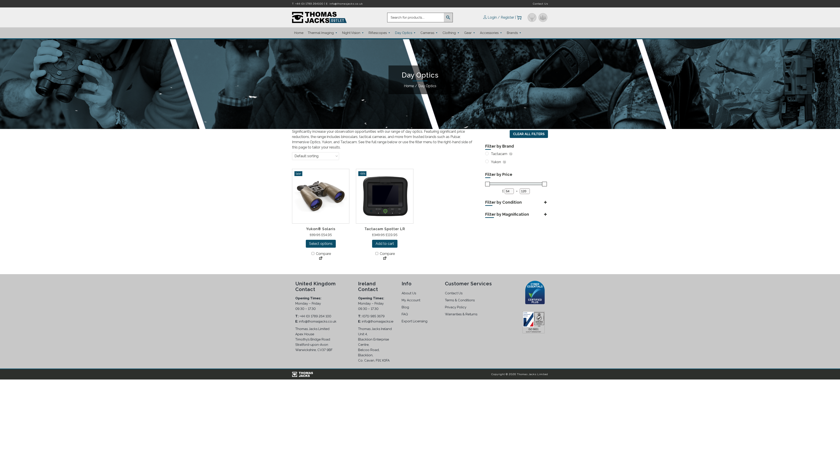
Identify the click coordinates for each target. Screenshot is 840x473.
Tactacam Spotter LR (384, 229)
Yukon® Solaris (320, 229)
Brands (512, 33)
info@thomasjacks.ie (377, 321)
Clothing (449, 33)
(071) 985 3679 (373, 316)
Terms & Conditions (460, 300)
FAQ (405, 314)
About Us (409, 293)
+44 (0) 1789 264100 (309, 3)
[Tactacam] (487, 153)
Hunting (532, 17)
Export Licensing (414, 321)
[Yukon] (487, 161)
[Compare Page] (320, 258)
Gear (468, 33)
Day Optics (403, 33)
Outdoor (543, 17)
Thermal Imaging (321, 33)
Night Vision (351, 33)
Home (298, 33)
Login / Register (501, 17)
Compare (323, 254)
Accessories (489, 33)
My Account (411, 300)
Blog (405, 307)
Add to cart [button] (385, 244)
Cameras (427, 33)
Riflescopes (378, 33)
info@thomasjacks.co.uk (346, 3)
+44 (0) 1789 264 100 (315, 316)
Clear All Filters (529, 134)
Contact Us (540, 3)
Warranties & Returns (461, 314)
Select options (320, 244)
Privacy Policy (455, 307)
